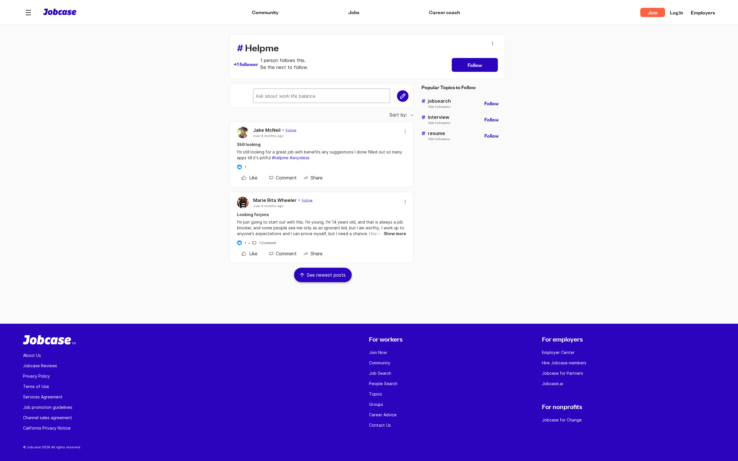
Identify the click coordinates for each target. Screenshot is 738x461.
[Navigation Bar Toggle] (28, 12)
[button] (28, 12)
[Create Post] (402, 96)
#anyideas (300, 157)
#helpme (280, 157)
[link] (249, 177)
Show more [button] (395, 233)
